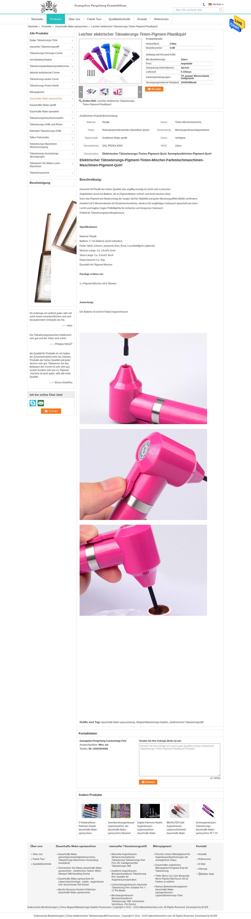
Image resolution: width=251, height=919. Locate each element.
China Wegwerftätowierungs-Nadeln (78, 907)
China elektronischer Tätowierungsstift (86, 915)
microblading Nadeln (41, 59)
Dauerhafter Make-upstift (43, 105)
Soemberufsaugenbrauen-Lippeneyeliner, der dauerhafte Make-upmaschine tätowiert (121, 828)
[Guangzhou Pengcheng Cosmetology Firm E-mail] (87, 754)
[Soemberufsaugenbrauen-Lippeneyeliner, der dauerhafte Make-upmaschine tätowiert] (120, 811)
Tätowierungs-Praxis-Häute (44, 85)
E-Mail (201, 864)
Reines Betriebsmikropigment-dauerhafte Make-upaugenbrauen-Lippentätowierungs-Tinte (171, 891)
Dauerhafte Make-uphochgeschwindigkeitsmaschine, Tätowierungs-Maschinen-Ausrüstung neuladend (78, 858)
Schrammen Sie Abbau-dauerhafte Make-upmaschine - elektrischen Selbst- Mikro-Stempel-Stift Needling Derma (80, 871)
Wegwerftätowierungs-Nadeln (152, 722)
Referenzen (161, 19)
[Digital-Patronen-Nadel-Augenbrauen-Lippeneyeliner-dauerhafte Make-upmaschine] (150, 811)
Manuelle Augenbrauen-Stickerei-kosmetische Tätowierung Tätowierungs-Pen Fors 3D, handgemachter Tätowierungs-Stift (128, 860)
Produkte (55, 19)
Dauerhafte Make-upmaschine (71, 26)
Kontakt (142, 19)
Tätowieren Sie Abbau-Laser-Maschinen (45, 165)
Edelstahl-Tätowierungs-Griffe (45, 131)
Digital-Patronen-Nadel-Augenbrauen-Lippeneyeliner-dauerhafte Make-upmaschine (150, 829)
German (217, 4)
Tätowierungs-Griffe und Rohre (46, 124)
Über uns (74, 19)
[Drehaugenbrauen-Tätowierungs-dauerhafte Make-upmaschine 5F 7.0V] (208, 811)
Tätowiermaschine (39, 172)
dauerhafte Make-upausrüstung (118, 722)
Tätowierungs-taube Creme (44, 79)
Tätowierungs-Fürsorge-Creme (46, 53)
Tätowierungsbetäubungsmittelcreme (49, 66)
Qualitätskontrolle (119, 19)
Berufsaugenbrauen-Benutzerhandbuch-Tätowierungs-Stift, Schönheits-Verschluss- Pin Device (128, 900)
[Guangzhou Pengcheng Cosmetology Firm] (49, 7)
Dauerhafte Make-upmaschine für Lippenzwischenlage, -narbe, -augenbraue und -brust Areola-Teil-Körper (81, 881)
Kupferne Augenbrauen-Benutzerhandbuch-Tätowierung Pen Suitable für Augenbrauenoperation (129, 875)
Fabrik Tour (94, 19)
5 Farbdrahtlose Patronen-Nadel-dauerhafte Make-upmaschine (88, 828)
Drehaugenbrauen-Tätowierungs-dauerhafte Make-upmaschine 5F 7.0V (207, 828)
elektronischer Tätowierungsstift (186, 722)
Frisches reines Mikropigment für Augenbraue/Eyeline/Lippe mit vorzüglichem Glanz (172, 857)
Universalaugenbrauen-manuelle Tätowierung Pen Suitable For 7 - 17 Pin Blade (129, 887)
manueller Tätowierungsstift (44, 46)
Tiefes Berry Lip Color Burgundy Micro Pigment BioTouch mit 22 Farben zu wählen (172, 878)
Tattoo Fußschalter (39, 137)
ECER (205, 907)
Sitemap (202, 869)
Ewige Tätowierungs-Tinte (43, 40)
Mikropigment (37, 92)
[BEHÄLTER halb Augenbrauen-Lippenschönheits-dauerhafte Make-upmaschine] (179, 811)
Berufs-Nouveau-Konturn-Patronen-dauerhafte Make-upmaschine (77, 891)
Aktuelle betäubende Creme (45, 72)
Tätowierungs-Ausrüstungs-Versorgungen (44, 155)
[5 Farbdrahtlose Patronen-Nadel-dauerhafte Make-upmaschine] (91, 811)
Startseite (37, 19)
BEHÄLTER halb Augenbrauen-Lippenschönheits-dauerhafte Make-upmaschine (176, 829)
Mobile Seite (207, 874)
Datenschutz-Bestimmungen (42, 907)
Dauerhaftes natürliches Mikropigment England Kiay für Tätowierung (171, 868)
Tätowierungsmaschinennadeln (46, 118)
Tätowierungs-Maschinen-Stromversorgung (43, 145)
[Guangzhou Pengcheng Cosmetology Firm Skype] (82, 754)
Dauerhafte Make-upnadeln (44, 111)
